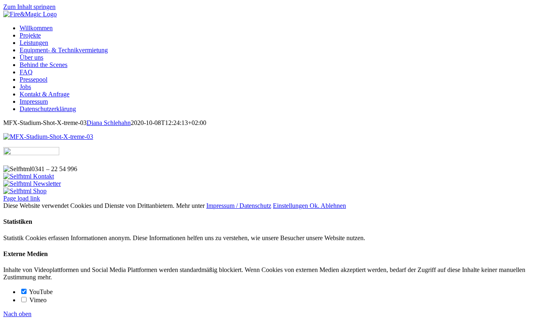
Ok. (315, 205)
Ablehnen (333, 205)
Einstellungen (291, 205)
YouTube (40, 291)
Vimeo (37, 299)
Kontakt (42, 176)
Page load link (21, 198)
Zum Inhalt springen (29, 6)
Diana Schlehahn (109, 122)
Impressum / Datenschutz (238, 205)
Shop (39, 190)
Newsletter (46, 183)
